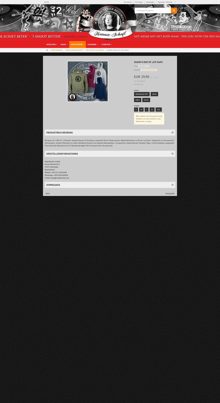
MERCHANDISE (77, 44)
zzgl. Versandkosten (139, 81)
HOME (46, 2)
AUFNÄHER (92, 44)
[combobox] (167, 2)
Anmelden (150, 2)
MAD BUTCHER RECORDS (149, 70)
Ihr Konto (139, 2)
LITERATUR (106, 44)
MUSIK (63, 44)
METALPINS (51, 44)
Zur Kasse (128, 2)
